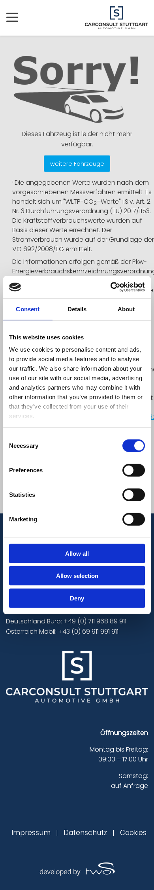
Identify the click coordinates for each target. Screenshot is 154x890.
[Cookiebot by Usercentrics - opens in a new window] (111, 287)
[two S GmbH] (77, 868)
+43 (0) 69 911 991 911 (88, 631)
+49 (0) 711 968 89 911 (95, 621)
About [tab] (126, 308)
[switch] (133, 470)
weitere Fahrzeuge (77, 164)
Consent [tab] (27, 308)
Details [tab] (77, 308)
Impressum (31, 832)
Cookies (133, 832)
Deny (77, 598)
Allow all (77, 553)
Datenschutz (85, 832)
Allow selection (77, 575)
